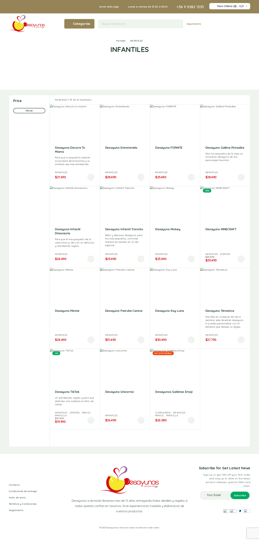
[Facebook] (120, 520)
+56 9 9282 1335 (190, 7)
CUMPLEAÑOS (163, 412)
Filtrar (29, 110)
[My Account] (238, 23)
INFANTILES (61, 172)
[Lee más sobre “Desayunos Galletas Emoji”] (191, 420)
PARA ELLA (61, 415)
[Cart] (248, 23)
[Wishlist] (243, 23)
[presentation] (74, 161)
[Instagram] (126, 520)
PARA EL (86, 412)
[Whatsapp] (133, 520)
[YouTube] (139, 520)
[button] (90, 177)
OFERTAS (225, 254)
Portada (120, 40)
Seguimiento (194, 23)
